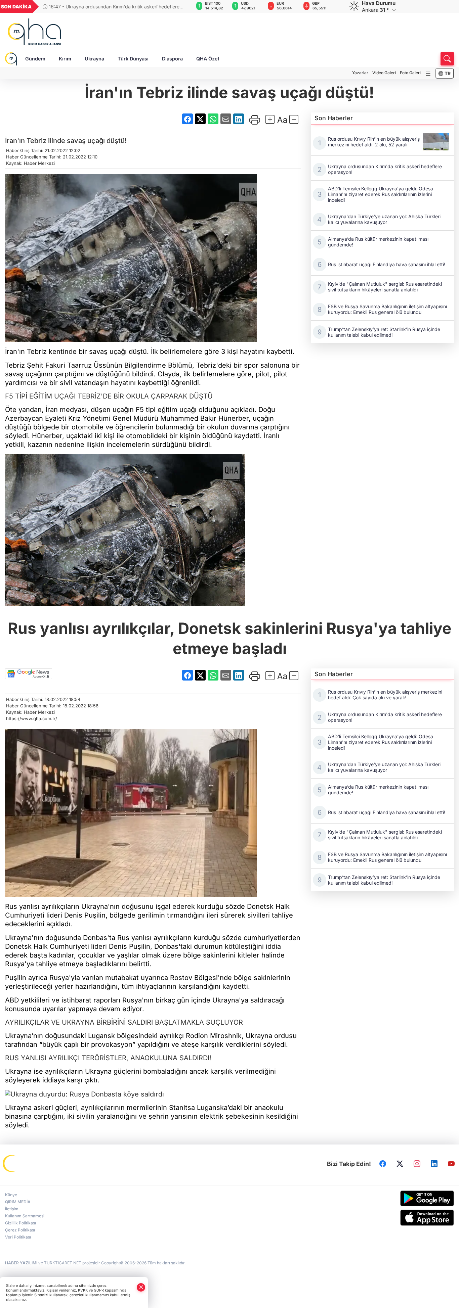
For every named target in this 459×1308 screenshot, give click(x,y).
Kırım (65, 58)
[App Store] (401, 1218)
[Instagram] (417, 1164)
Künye (11, 1194)
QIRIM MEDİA (18, 1201)
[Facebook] (382, 1164)
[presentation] (176, 6)
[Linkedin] (434, 1164)
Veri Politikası (18, 1237)
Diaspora (172, 58)
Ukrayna (94, 58)
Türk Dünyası (133, 58)
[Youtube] (451, 1164)
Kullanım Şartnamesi (24, 1215)
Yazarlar (360, 72)
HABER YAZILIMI (21, 1262)
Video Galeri (384, 72)
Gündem (35, 58)
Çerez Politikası (20, 1229)
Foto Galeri (410, 72)
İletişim (11, 1208)
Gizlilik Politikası (20, 1222)
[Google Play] (401, 1198)
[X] (400, 1164)
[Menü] (428, 73)
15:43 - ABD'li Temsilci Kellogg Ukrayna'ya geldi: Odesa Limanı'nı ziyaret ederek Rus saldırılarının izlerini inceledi (107, 6)
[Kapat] (141, 1287)
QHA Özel (207, 58)
